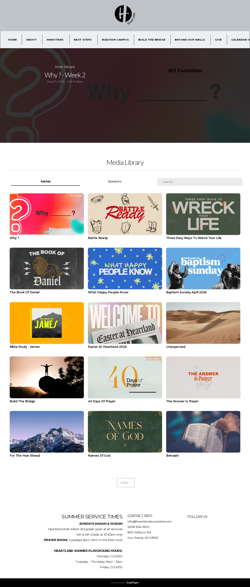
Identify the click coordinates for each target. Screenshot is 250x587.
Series (46, 181)
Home (12, 39)
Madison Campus (115, 39)
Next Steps (83, 39)
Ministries (55, 39)
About (31, 39)
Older (126, 482)
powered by (125, 582)
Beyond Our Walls (190, 39)
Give (218, 39)
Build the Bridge (152, 39)
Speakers (114, 181)
